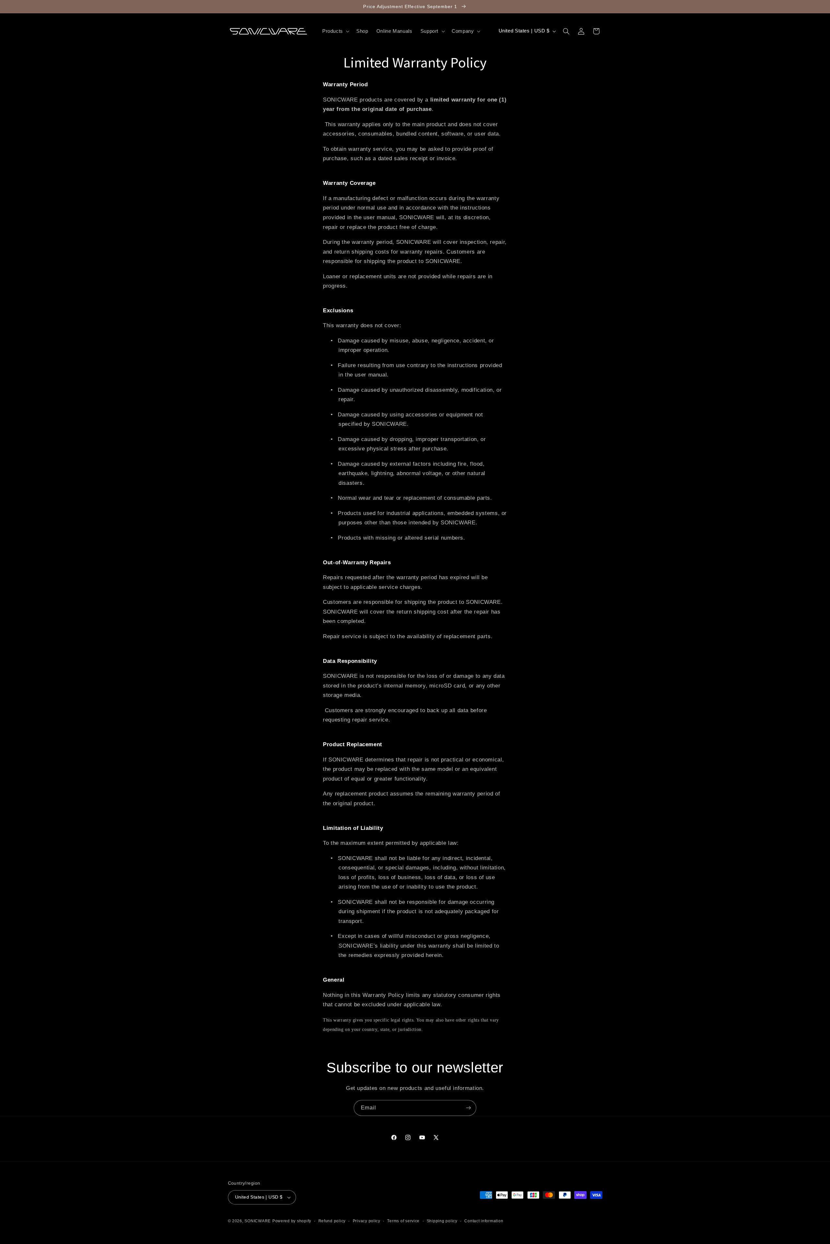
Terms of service (403, 1221)
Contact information (483, 1221)
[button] (335, 31)
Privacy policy (366, 1221)
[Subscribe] (468, 1108)
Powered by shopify (291, 1221)
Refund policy (332, 1221)
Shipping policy (442, 1221)
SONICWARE (257, 1221)
